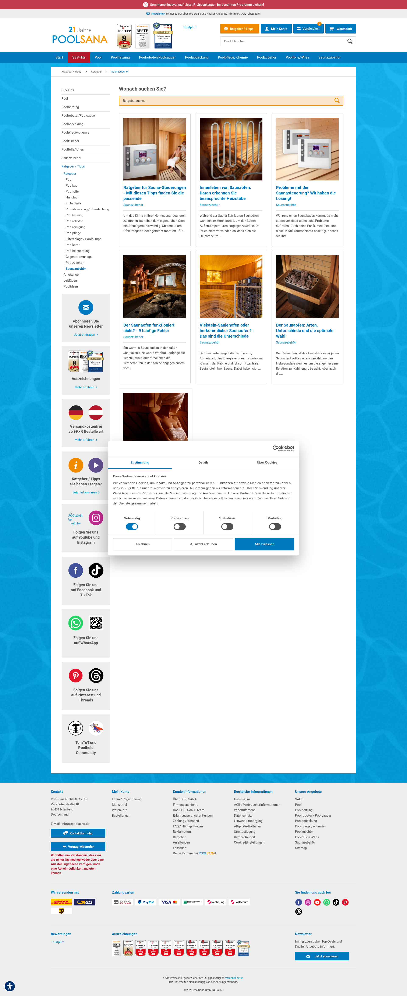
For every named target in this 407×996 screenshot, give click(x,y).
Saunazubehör (71, 158)
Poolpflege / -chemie (310, 826)
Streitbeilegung (244, 832)
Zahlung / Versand (186, 821)
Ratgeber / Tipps (73, 166)
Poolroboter (74, 221)
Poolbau (71, 185)
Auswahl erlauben (203, 544)
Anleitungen (72, 275)
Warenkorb (119, 810)
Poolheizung (70, 107)
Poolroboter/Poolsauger (78, 115)
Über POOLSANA (185, 799)
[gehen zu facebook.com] (298, 903)
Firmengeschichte (185, 805)
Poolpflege (73, 233)
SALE (299, 799)
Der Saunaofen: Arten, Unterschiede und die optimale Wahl (304, 331)
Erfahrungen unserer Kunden (193, 815)
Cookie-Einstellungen (249, 842)
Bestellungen (121, 815)
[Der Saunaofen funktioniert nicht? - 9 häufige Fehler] (154, 286)
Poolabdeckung (72, 124)
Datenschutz (243, 815)
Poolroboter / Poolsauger (313, 815)
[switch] (180, 526)
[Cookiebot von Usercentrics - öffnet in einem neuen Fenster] (275, 448)
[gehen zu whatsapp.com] (326, 903)
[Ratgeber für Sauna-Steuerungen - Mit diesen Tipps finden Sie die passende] (154, 149)
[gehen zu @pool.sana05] (298, 912)
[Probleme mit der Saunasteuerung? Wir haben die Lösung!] (307, 149)
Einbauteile (73, 203)
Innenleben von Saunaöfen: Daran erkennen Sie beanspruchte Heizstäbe (225, 193)
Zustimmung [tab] (140, 462)
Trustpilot (57, 942)
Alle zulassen (264, 544)
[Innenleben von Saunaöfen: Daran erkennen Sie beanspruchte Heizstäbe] (231, 149)
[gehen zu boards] (345, 903)
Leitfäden (70, 280)
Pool (64, 99)
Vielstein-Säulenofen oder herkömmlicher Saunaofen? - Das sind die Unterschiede (227, 331)
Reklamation (182, 832)
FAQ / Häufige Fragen (188, 826)
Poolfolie (72, 191)
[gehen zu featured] (317, 903)
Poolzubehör (70, 141)
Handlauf (72, 197)
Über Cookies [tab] (267, 462)
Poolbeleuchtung (77, 251)
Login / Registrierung (126, 799)
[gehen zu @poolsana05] (336, 903)
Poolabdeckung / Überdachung (87, 209)
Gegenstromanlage (79, 257)
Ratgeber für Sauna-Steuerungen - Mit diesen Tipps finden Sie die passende (154, 193)
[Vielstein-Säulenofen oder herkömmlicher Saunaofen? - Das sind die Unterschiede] (231, 286)
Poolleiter (72, 245)
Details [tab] (203, 462)
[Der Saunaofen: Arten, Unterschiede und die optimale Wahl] (307, 286)
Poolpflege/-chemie (75, 132)
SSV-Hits (67, 90)
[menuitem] (288, 38)
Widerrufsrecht (244, 810)
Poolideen (71, 286)
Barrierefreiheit (244, 837)
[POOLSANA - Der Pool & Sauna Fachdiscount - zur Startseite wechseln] (80, 35)
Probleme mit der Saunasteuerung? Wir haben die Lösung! (306, 193)
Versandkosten (234, 977)
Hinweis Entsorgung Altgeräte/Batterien (248, 823)
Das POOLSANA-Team (188, 810)
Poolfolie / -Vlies (307, 837)
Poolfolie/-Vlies (72, 149)
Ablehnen (142, 544)
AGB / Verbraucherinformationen (257, 805)
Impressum (242, 799)
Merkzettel (119, 805)
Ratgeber (70, 174)
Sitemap (301, 848)
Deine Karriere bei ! (194, 853)
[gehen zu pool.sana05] (308, 903)
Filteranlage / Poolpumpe (83, 239)
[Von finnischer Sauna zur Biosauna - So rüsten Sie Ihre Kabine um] (155, 425)
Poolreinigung (75, 227)
